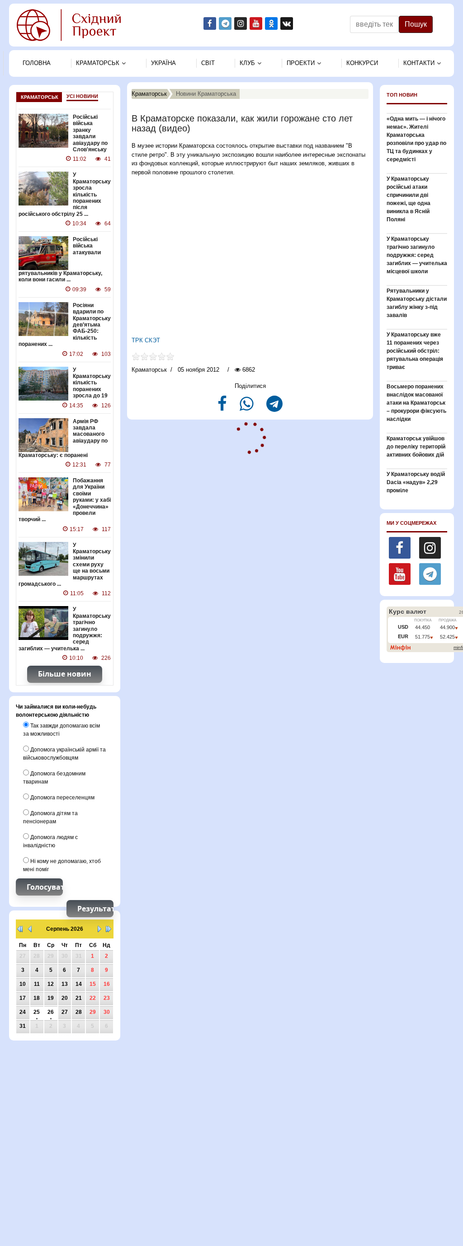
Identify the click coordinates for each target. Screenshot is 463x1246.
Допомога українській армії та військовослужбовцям (64, 754)
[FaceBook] (223, 407)
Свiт (208, 63)
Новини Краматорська (206, 93)
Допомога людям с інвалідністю (50, 841)
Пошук (416, 24)
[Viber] (247, 407)
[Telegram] (274, 407)
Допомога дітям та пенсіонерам (50, 817)
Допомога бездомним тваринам (54, 777)
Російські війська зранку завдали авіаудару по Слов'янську (90, 133)
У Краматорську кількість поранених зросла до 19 (92, 383)
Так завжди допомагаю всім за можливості (61, 730)
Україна (163, 63)
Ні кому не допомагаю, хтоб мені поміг (62, 865)
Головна (37, 63)
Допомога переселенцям (61, 797)
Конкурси (362, 63)
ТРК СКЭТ (146, 340)
